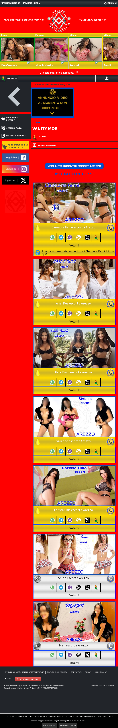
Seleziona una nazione (28, 679)
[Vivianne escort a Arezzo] (74, 416)
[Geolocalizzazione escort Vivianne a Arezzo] (96, 451)
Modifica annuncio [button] (16, 135)
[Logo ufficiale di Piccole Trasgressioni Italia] (59, 19)
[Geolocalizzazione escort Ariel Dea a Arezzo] (96, 313)
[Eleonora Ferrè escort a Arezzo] (74, 202)
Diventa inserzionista (57, 672)
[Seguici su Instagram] (15, 168)
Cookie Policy (100, 672)
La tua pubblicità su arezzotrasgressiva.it (24, 672)
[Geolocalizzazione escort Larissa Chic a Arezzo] (96, 520)
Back (15, 97)
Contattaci (76, 672)
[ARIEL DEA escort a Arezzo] (74, 278)
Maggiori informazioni (67, 725)
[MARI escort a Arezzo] (74, 621)
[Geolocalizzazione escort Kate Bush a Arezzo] (96, 382)
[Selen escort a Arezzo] (74, 554)
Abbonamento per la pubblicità (18, 146)
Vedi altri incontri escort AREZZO (74, 166)
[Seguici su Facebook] (15, 157)
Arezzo (43, 136)
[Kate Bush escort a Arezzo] (74, 347)
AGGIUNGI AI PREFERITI (12, 118)
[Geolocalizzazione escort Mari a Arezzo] (96, 655)
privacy (88, 672)
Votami (74, 245)
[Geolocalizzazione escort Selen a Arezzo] (96, 587)
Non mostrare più (49, 725)
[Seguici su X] (15, 180)
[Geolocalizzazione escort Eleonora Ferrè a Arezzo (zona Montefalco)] (96, 237)
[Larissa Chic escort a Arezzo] (74, 485)
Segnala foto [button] (14, 128)
